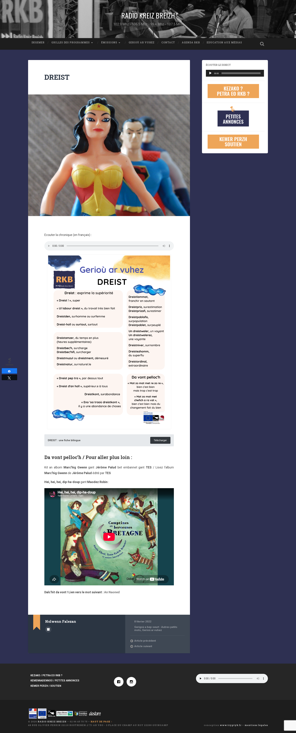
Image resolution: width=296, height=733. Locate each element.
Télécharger (160, 440)
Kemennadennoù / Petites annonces (54, 680)
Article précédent (145, 640)
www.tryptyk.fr (230, 725)
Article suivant (143, 646)
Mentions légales (256, 725)
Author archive (48, 629)
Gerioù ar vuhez (142, 42)
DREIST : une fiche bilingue (64, 440)
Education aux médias (224, 42)
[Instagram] (132, 681)
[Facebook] (119, 681)
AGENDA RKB (191, 42)
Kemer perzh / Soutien (45, 685)
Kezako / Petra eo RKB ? (46, 675)
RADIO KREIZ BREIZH (148, 15)
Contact (168, 42)
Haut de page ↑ (101, 721)
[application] (235, 73)
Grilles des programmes (70, 42)
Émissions (109, 42)
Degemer (38, 42)
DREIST (57, 77)
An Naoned (112, 592)
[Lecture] (210, 73)
